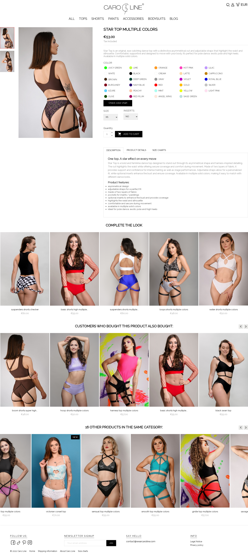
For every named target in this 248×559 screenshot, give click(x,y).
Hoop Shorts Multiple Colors (25, 410)
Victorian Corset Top (25, 511)
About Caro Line (67, 551)
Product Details (136, 150)
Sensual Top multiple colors (74, 511)
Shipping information (47, 551)
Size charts (159, 150)
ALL (72, 18)
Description (113, 150)
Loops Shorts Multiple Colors (174, 309)
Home (32, 551)
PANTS (113, 18)
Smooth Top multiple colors (124, 511)
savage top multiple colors (223, 511)
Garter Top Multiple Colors (223, 410)
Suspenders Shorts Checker (25, 309)
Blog (174, 18)
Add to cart (128, 134)
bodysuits (156, 18)
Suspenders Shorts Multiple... (124, 309)
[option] (25, 274)
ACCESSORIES (133, 18)
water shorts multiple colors (223, 309)
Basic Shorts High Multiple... (74, 309)
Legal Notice (196, 541)
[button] (241, 326)
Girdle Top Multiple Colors (174, 511)
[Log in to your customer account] (232, 4)
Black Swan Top (174, 410)
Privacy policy (196, 545)
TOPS (83, 18)
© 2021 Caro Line (18, 551)
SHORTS (97, 18)
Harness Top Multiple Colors (74, 410)
